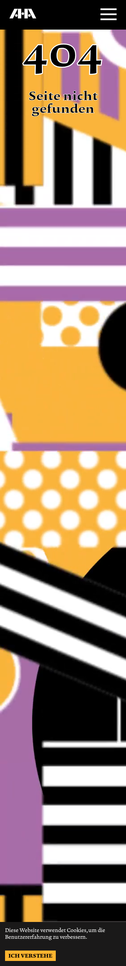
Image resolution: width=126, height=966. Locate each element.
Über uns (17, 20)
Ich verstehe (30, 955)
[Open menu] (108, 15)
